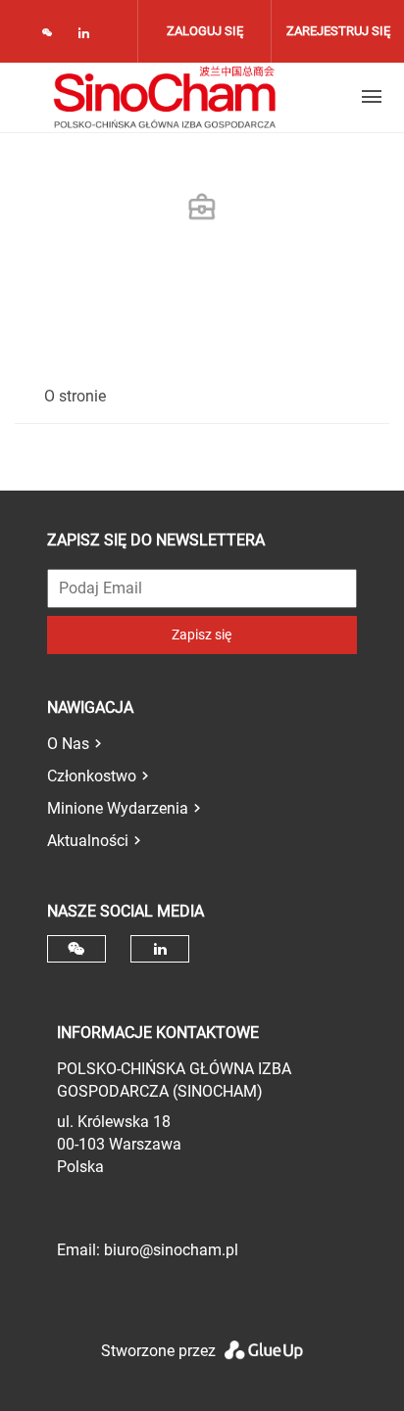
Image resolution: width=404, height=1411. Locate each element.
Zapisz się (201, 634)
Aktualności (87, 840)
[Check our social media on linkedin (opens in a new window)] (89, 36)
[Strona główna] (165, 97)
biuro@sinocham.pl (171, 1250)
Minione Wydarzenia (117, 808)
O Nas (68, 743)
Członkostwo (91, 776)
